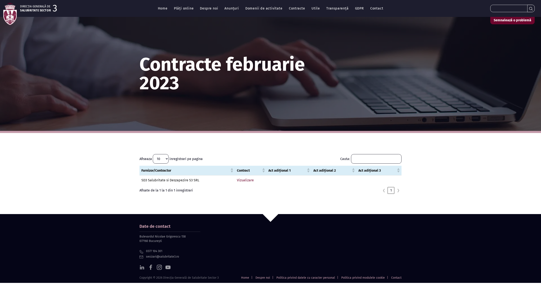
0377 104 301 (153, 251)
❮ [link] (384, 190)
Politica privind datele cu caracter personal (305, 278)
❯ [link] (398, 190)
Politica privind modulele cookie (363, 278)
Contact (376, 8)
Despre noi (209, 8)
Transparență (337, 8)
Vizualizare (245, 180)
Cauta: (345, 159)
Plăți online (184, 8)
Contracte (297, 8)
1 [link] (391, 190)
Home (163, 8)
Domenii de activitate (264, 8)
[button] (232, 170)
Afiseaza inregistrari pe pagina (171, 159)
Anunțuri (231, 8)
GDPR (359, 8)
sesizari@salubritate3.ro (162, 256)
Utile (315, 8)
